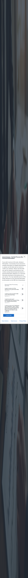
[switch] (22, 289)
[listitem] (14, 285)
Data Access (14, 321)
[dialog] (14, 289)
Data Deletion (5, 321)
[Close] (24, 257)
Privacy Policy (22, 321)
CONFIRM (9, 315)
